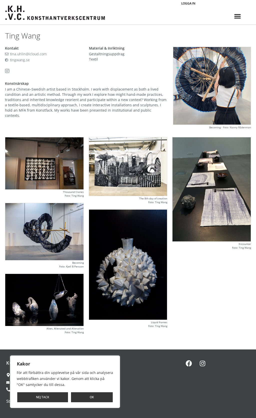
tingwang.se (19, 60)
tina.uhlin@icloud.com (27, 54)
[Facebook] (188, 363)
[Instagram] (202, 363)
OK (92, 397)
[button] (237, 16)
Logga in (188, 3)
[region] (65, 381)
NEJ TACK (42, 397)
